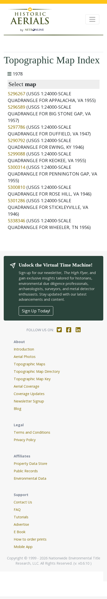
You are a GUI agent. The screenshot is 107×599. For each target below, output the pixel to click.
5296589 (16, 107)
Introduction (24, 349)
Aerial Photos (25, 356)
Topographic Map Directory (37, 371)
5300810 (16, 187)
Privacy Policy (25, 439)
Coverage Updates (29, 393)
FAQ (17, 509)
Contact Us (23, 502)
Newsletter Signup (29, 401)
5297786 (16, 127)
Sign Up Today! (36, 311)
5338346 (16, 221)
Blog (17, 408)
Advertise (21, 524)
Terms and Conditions (32, 432)
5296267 (16, 94)
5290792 (16, 140)
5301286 (16, 200)
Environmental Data (30, 478)
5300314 (16, 167)
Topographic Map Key (32, 378)
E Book (19, 531)
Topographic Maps (29, 364)
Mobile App (23, 546)
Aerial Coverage (26, 386)
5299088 (16, 154)
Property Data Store (30, 463)
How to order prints (30, 539)
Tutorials (21, 517)
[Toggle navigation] (92, 19)
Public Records (26, 471)
